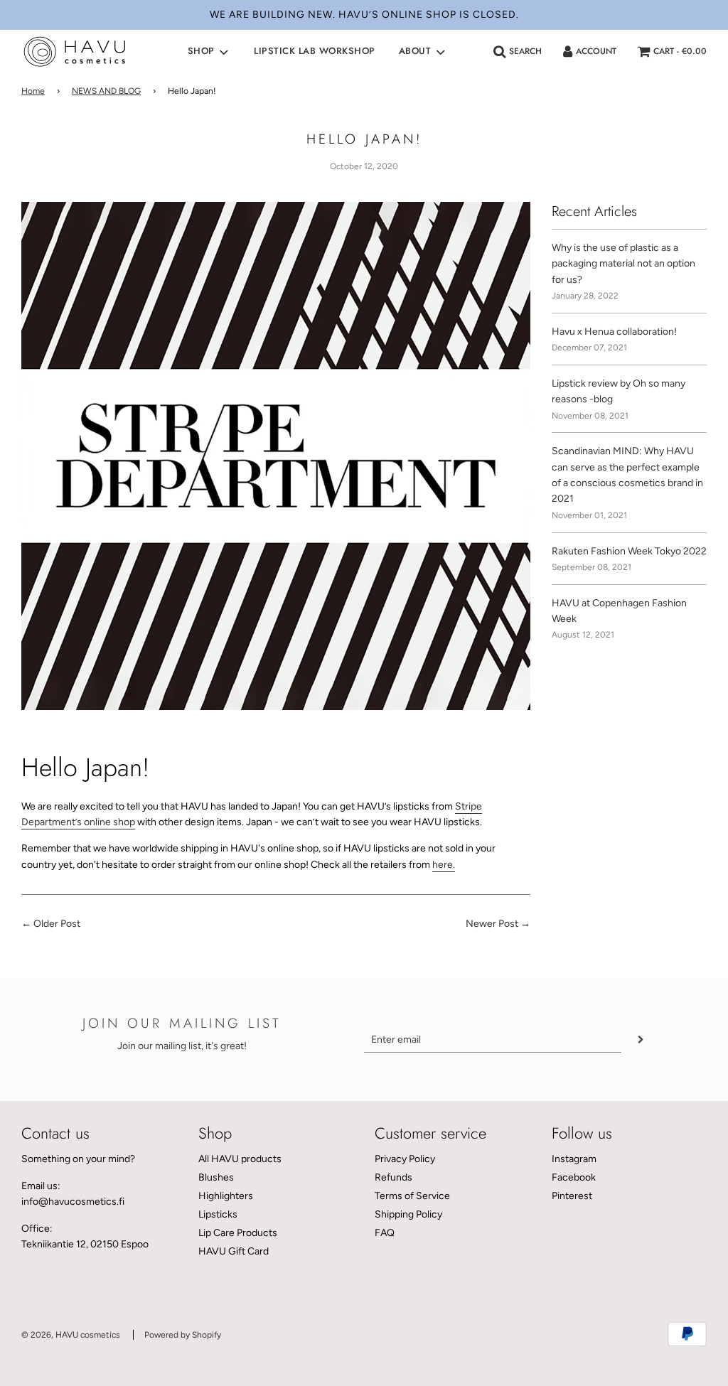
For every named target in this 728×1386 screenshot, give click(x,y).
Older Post (56, 924)
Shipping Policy (408, 1214)
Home (33, 91)
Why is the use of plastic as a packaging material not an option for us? (623, 264)
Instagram (574, 1159)
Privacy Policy (405, 1159)
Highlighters (225, 1196)
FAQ (385, 1233)
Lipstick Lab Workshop (314, 51)
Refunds (393, 1177)
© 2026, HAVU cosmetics (70, 1335)
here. (443, 865)
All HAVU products (240, 1159)
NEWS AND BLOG (106, 91)
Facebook (574, 1177)
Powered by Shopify (182, 1335)
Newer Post (492, 924)
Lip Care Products (237, 1233)
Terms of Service (412, 1196)
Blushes (216, 1177)
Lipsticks (217, 1214)
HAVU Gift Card (233, 1251)
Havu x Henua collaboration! (614, 332)
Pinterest (572, 1196)
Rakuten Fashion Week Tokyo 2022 (629, 551)
